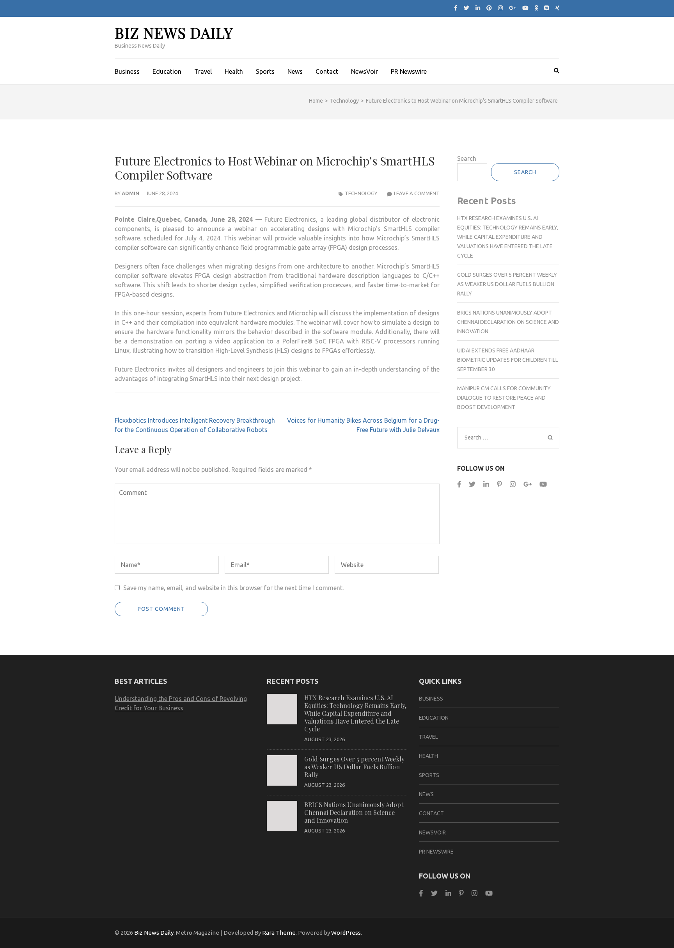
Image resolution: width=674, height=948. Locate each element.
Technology (361, 193)
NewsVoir (364, 71)
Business (127, 71)
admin (130, 193)
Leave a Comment (417, 193)
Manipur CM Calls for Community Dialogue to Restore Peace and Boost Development (504, 397)
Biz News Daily (174, 33)
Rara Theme (279, 932)
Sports (265, 71)
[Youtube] (525, 8)
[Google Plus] (512, 8)
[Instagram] (500, 8)
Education (167, 71)
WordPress (346, 932)
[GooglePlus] (527, 484)
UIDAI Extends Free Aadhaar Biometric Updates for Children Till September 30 (507, 359)
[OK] (536, 8)
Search (466, 158)
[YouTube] (543, 484)
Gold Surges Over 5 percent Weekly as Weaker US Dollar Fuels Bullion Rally (507, 284)
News (295, 71)
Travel (203, 71)
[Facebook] (456, 8)
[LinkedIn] (477, 8)
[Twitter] (466, 8)
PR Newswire (409, 71)
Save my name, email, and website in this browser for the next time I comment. (233, 587)
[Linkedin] (486, 484)
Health (234, 71)
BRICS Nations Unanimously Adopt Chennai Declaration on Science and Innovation (508, 321)
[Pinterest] (489, 8)
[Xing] (557, 8)
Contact (327, 71)
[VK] (546, 8)
